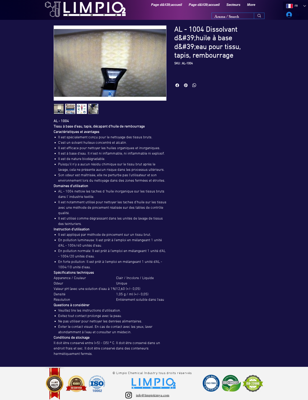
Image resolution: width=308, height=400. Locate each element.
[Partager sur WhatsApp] (194, 85)
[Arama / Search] (259, 16)
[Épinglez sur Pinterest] (185, 85)
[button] (233, 5)
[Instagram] (128, 395)
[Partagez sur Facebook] (177, 85)
